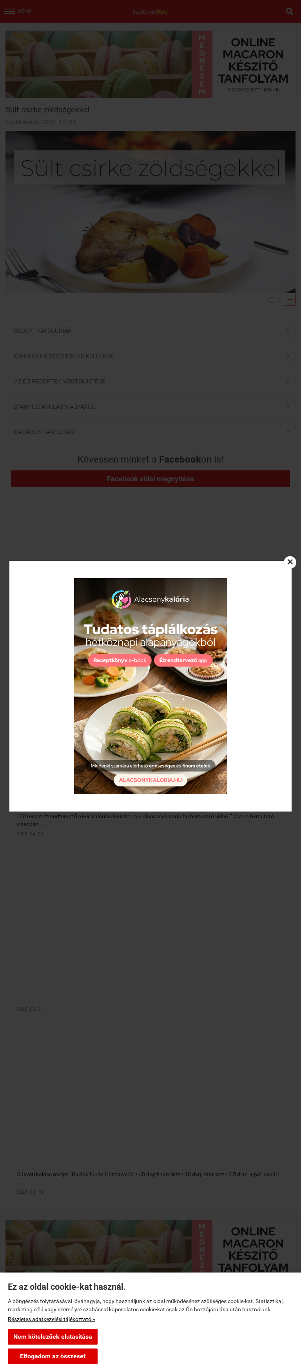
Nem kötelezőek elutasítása (52, 1336)
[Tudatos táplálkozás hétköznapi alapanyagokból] (150, 686)
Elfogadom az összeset (52, 1356)
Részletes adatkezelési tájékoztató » (51, 1319)
